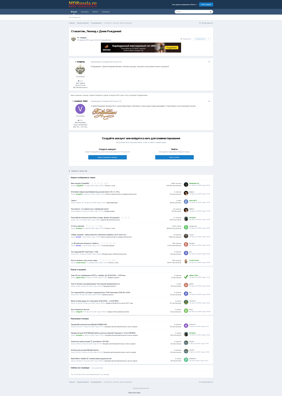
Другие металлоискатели (110, 220)
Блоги (95, 12)
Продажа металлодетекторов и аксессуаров (121, 326)
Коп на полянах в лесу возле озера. (84, 260)
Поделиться (186, 39)
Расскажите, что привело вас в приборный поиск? (90, 209)
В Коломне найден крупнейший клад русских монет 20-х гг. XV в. (95, 192)
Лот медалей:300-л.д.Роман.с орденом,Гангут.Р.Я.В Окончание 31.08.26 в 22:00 (100, 292)
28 (113, 260)
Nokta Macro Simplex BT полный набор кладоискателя (91, 358)
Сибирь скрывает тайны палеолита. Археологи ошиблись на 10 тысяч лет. (99, 235)
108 (100, 226)
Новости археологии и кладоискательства (121, 194)
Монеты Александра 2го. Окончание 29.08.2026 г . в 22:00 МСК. (95, 301)
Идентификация (112, 202)
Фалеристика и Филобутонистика (114, 254)
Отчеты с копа (110, 185)
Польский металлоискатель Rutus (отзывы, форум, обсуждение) (95, 217)
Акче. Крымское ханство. (80, 309)
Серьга (73, 200)
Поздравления (105, 40)
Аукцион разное (113, 277)
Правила (105, 12)
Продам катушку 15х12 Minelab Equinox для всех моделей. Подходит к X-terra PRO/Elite (103, 333)
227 (105, 183)
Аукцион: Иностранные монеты (118, 312)
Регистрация (206, 4)
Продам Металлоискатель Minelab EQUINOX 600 (89, 324)
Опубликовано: (106, 62)
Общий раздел (109, 211)
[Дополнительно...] (209, 61)
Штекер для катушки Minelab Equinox (85, 350)
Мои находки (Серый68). (80, 183)
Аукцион (85, 12)
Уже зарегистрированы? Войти (184, 4)
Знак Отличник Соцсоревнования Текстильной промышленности (95, 284)
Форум (74, 12)
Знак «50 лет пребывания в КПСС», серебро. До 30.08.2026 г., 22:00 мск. (98, 275)
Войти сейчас (174, 157)
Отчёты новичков (78, 226)
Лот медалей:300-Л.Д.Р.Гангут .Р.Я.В (84, 252)
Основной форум (108, 245)
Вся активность (74, 17)
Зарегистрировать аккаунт (107, 157)
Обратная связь (134, 393)
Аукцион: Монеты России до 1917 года (119, 303)
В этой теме (201, 11)
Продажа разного (109, 286)
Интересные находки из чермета (86, 243)
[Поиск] (210, 11)
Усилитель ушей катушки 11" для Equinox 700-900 (90, 341)
